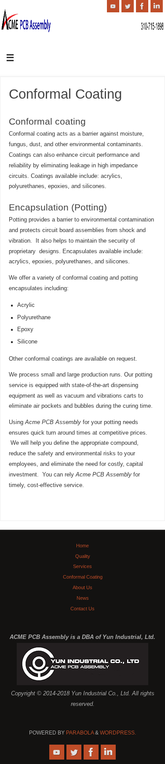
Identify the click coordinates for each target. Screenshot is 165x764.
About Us (82, 587)
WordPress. (118, 733)
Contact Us (82, 608)
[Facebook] (142, 6)
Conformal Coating (83, 576)
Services (82, 566)
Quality (82, 556)
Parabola (80, 733)
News (83, 598)
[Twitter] (127, 6)
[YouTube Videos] (113, 6)
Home (82, 545)
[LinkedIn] (156, 6)
